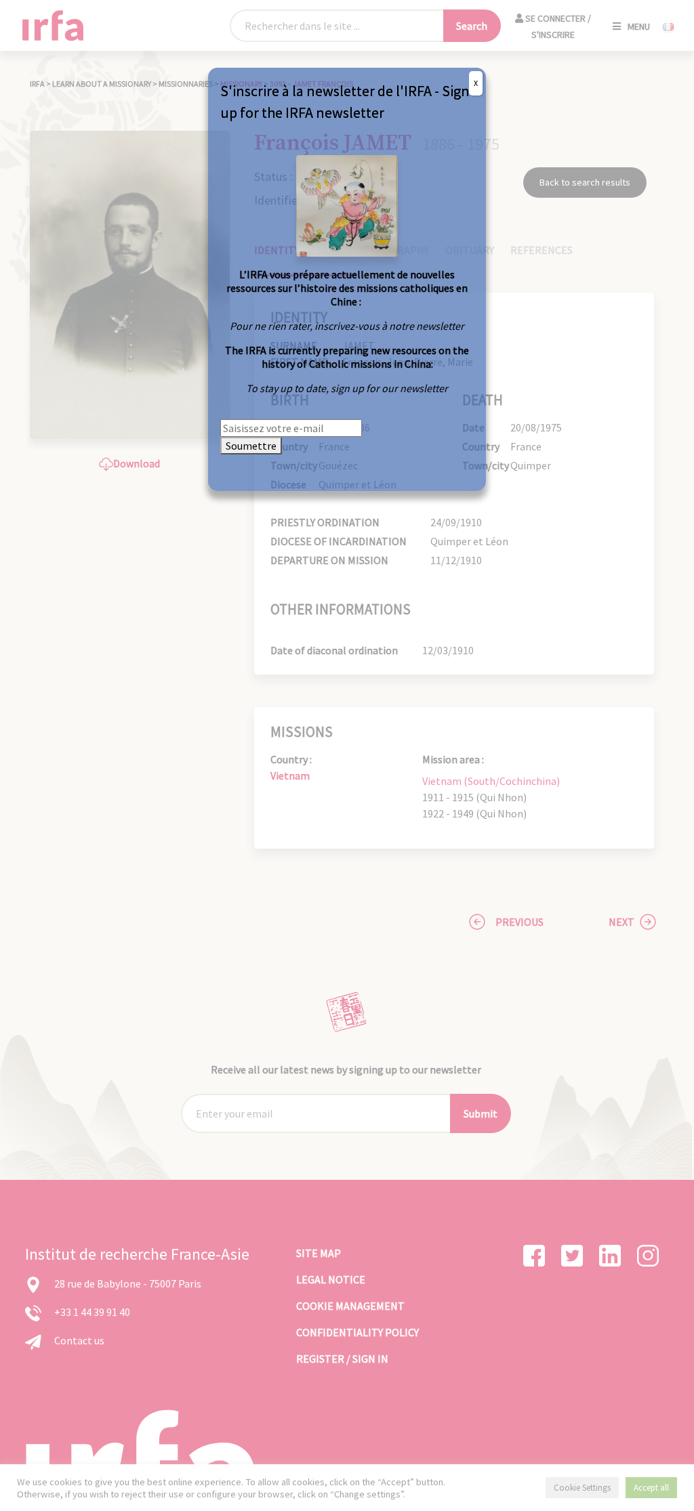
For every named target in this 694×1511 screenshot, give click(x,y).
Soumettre (251, 445)
